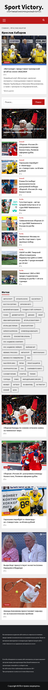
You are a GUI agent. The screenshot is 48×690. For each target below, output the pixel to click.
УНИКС (16, 379)
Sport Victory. (24, 7)
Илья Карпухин (27, 326)
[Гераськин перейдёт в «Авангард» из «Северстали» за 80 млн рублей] (9, 167)
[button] (4, 20)
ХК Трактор (40, 384)
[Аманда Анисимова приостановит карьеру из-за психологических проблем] (24, 593)
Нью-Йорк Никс (9, 363)
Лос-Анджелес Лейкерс (12, 347)
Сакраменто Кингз (34, 368)
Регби (21, 199)
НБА (28, 358)
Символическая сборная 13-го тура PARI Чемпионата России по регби (31, 223)
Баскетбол (36, 299)
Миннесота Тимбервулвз (13, 358)
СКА (22, 368)
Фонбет (6, 384)
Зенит (40, 315)
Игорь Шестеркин (10, 326)
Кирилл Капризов (10, 331)
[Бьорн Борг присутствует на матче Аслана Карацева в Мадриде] (24, 547)
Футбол (16, 384)
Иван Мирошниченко (11, 320)
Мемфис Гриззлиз (10, 352)
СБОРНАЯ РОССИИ (10, 368)
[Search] (43, 20)
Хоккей (6, 62)
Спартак (22, 374)
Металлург (25, 352)
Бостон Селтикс (10, 304)
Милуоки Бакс (39, 352)
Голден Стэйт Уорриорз (31, 309)
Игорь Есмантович (31, 320)
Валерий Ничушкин (11, 309)
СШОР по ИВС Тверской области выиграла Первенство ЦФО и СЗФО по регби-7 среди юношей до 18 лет (31, 257)
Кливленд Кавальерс (29, 331)
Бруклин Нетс (25, 304)
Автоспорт (7, 299)
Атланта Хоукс (22, 299)
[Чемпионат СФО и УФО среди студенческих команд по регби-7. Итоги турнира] (9, 278)
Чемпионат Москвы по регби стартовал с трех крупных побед (30, 239)
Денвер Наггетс (18, 315)
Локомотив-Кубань (22, 336)
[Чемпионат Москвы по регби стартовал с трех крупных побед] (9, 239)
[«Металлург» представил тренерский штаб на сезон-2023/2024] (24, 50)
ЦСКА (15, 390)
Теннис (33, 374)
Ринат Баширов (34, 363)
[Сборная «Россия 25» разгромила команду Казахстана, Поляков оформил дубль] (9, 149)
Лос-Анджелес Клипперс (13, 342)
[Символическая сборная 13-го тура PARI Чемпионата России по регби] (9, 223)
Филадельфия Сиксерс (32, 379)
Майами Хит (30, 347)
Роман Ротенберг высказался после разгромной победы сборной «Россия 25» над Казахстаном (30, 186)
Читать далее (9, 91)
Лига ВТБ (6, 336)
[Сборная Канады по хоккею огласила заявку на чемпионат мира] (24, 410)
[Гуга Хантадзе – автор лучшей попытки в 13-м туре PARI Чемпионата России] (9, 206)
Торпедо (6, 379)
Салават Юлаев (9, 374)
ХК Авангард (28, 384)
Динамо (31, 315)
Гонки (5, 315)
